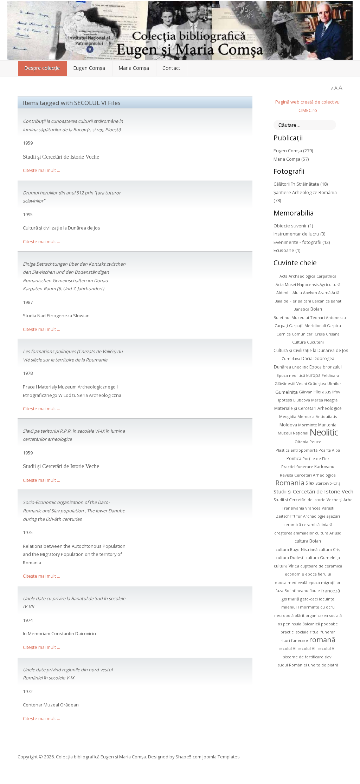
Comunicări (303, 334)
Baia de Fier (286, 301)
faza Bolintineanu (292, 590)
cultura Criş (329, 549)
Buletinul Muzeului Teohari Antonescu (310, 317)
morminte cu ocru (317, 607)
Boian (316, 309)
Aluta (297, 292)
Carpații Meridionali (307, 325)
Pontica (294, 458)
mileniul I (290, 607)
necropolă (284, 615)
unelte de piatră (323, 664)
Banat (336, 301)
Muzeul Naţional (293, 433)
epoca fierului (318, 574)
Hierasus (322, 392)
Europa (313, 375)
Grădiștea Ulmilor (324, 383)
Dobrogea (324, 358)
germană (290, 599)
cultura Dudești (290, 557)
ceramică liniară (317, 524)
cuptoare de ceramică (321, 566)
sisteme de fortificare (303, 656)
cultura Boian (308, 541)
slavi (328, 656)
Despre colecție (42, 68)
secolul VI (287, 648)
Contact (171, 68)
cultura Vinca (286, 566)
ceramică (292, 524)
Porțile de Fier (315, 458)
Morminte (307, 424)
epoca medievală (291, 582)
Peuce (315, 441)
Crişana (333, 334)
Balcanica (321, 301)
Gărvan (306, 391)
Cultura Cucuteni (308, 342)
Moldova (288, 425)
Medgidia (287, 416)
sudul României (292, 664)
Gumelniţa (286, 391)
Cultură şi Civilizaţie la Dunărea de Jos (311, 350)
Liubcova (301, 400)
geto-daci (309, 599)
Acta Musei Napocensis (297, 284)
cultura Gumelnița (323, 557)
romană (322, 639)
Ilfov (336, 391)
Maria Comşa (133, 68)
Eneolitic (300, 367)
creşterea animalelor (294, 533)
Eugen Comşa (89, 68)
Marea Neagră (324, 400)
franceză (330, 590)
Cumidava (291, 358)
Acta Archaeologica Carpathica (307, 276)
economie (294, 574)
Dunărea (282, 367)
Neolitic (323, 432)
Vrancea (313, 508)
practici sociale (295, 631)
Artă (335, 292)
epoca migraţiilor (324, 582)
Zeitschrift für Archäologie (301, 516)
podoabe (329, 623)
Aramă (324, 292)
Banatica (301, 309)
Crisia (320, 334)
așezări (333, 516)
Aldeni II (283, 292)
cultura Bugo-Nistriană (296, 549)
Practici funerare (297, 466)
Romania (289, 482)
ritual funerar (322, 631)
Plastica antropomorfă (296, 450)
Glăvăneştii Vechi (291, 383)
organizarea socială (324, 615)
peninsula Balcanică (301, 623)
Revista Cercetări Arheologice (308, 475)
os (280, 623)
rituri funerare (294, 640)
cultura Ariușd (328, 533)
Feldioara (330, 375)
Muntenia (327, 425)
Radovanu (324, 467)
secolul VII (306, 648)
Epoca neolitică (291, 375)
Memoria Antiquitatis (317, 416)
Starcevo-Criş (327, 483)
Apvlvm (310, 292)
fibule (314, 590)
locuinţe (326, 599)
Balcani (304, 301)
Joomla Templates (221, 756)
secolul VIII (327, 648)
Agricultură (330, 284)
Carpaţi (281, 325)
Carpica (334, 325)
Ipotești (285, 400)
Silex (310, 483)
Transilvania (293, 508)
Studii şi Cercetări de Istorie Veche (315, 491)
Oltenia (301, 441)
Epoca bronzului (325, 367)
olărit (299, 615)
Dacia (307, 358)
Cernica (283, 334)
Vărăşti (328, 508)
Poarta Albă (329, 450)
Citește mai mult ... (41, 170)
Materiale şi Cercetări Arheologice (308, 408)
